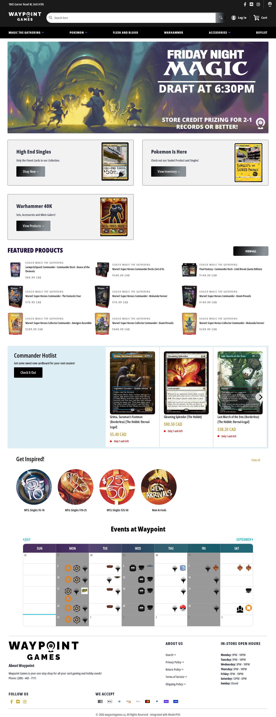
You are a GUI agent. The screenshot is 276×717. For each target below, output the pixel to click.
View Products (32, 225)
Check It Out (28, 372)
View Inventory (167, 171)
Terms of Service (175, 677)
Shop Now (29, 171)
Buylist (261, 32)
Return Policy (173, 669)
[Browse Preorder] (138, 87)
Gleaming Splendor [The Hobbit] (183, 417)
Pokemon (77, 32)
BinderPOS (174, 714)
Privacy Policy (173, 662)
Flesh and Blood (125, 32)
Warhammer (173, 32)
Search (169, 655)
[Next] (260, 397)
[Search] (221, 18)
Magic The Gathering (25, 32)
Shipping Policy (174, 684)
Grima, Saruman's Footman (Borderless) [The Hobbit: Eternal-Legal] (130, 422)
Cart (264, 18)
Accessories (218, 32)
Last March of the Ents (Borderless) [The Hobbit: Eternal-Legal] (238, 419)
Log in (242, 18)
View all (256, 460)
